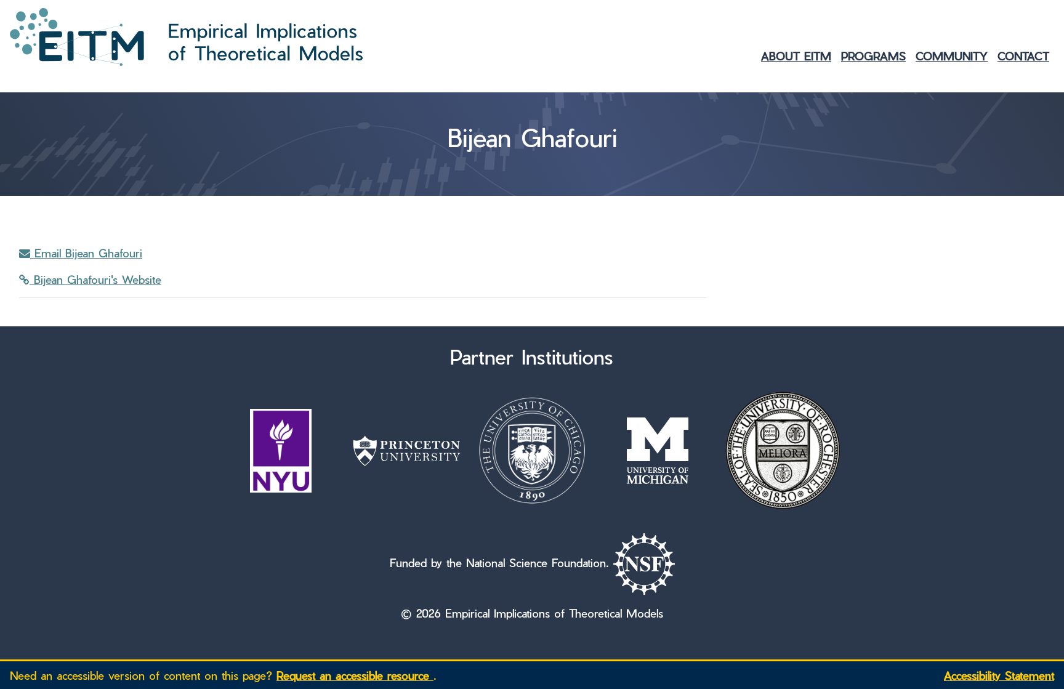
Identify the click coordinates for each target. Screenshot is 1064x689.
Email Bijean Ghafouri (86, 252)
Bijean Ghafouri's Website (95, 279)
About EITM (796, 55)
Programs (873, 55)
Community (952, 55)
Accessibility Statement (999, 675)
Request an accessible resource (354, 675)
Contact (1023, 55)
